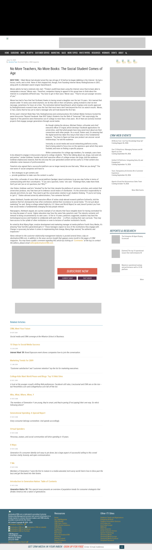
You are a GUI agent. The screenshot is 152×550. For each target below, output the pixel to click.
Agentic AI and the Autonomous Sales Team (127, 181)
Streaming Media (106, 535)
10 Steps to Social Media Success (25, 344)
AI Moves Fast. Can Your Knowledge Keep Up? (127, 141)
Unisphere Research (107, 540)
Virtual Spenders (17, 429)
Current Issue (67, 278)
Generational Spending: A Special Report (27, 413)
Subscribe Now (77, 271)
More (142, 279)
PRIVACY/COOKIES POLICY (17, 542)
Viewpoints (58, 529)
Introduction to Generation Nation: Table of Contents (33, 481)
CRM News (58, 527)
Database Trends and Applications (112, 518)
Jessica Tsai (12, 62)
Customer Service (42, 52)
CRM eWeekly (58, 521)
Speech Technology (107, 533)
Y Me (12, 463)
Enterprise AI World (106, 519)
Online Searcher (105, 529)
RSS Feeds (58, 533)
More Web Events (138, 190)
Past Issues (87, 278)
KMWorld (103, 527)
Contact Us (58, 542)
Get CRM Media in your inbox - (55, 546)
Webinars (106, 52)
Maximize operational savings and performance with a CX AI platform (132, 267)
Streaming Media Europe (108, 537)
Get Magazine (60, 519)
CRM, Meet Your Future (20, 328)
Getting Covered (59, 538)
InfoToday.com (105, 523)
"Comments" (78, 240)
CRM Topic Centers (60, 523)
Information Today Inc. (16, 524)
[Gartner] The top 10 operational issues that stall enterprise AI (133, 252)
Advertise (57, 537)
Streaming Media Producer (109, 538)
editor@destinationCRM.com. (41, 243)
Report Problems (60, 540)
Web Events (58, 531)
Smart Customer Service (108, 531)
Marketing (55, 52)
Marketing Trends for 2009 (21, 360)
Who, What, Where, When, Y (22, 394)
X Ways (13, 444)
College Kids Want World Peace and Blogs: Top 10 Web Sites (36, 376)
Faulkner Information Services (110, 521)
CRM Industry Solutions (62, 525)
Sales (64, 52)
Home (7, 52)
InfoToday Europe (106, 525)
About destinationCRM (62, 535)
